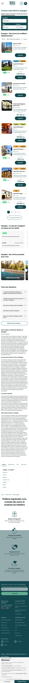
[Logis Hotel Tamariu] (7, 150)
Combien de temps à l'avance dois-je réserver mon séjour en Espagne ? (13, 299)
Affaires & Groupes (5, 630)
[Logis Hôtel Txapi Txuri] (7, 173)
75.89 (20, 181)
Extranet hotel (4, 622)
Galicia (4, 484)
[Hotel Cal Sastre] (7, 47)
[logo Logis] (12, 3)
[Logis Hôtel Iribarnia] (7, 65)
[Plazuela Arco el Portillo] (7, 87)
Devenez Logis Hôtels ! (6, 620)
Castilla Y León (6, 479)
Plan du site (17, 633)
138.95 (20, 74)
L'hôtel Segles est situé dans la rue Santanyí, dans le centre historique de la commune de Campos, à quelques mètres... (19, 199)
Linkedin (5, 645)
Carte (4, 39)
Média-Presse (4, 625)
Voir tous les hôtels (14, 218)
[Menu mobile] (2, 3)
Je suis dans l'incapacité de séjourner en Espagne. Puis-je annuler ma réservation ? (12, 292)
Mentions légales (18, 620)
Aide (16, 630)
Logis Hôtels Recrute (5, 633)
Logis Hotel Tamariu (18, 149)
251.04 (20, 115)
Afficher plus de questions (14, 323)
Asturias (4, 475)
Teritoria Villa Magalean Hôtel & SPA (19, 104)
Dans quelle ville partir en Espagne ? (11, 310)
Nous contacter (18, 614)
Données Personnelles (20, 622)
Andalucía (5, 472)
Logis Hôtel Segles (18, 193)
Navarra (4, 487)
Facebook (6, 641)
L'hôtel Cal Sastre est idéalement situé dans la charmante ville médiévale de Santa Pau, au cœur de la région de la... (20, 49)
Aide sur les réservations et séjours (21, 606)
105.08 (20, 137)
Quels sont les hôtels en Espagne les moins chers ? (13, 316)
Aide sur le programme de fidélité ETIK (20, 610)
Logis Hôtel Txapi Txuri (19, 171)
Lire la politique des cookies (6, 676)
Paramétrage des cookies (20, 625)
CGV (16, 627)
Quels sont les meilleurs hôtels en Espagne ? (13, 305)
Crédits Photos (18, 635)
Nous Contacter (4, 627)
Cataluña (5, 482)
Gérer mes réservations (20, 603)
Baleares (5, 477)
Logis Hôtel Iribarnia (18, 64)
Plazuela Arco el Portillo (19, 83)
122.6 (20, 159)
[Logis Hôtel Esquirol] (7, 128)
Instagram (19, 641)
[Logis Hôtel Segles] (7, 195)
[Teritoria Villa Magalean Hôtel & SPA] (7, 105)
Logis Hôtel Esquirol (18, 127)
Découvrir (20, 55)
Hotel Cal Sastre (17, 43)
